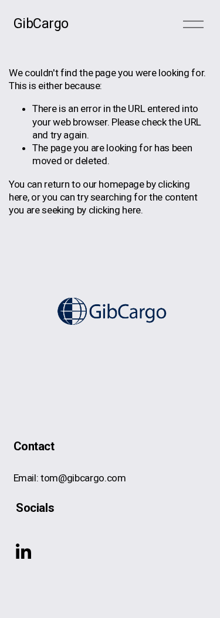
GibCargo (41, 23)
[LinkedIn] (22, 551)
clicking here (115, 210)
